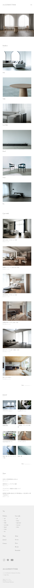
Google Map (6, 575)
